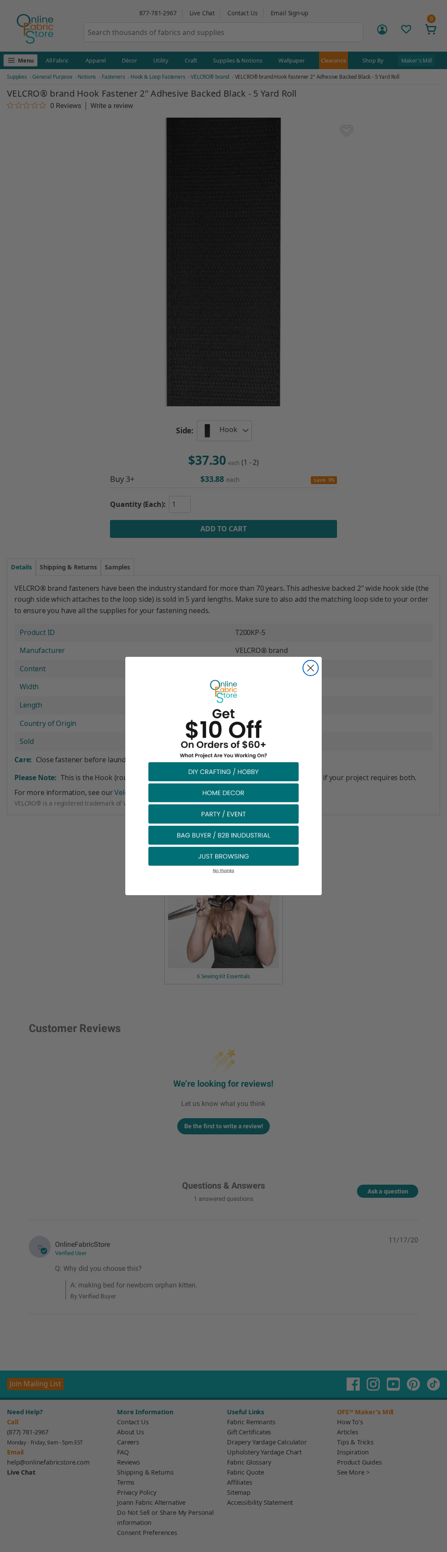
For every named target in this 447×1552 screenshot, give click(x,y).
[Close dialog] (310, 668)
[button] (223, 771)
